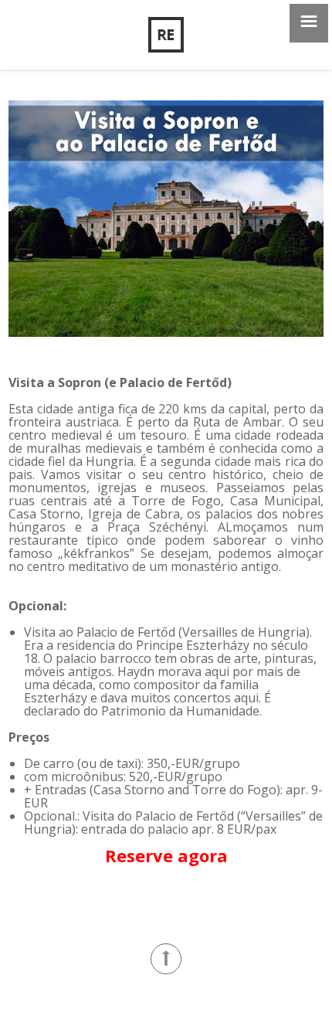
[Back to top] (166, 958)
